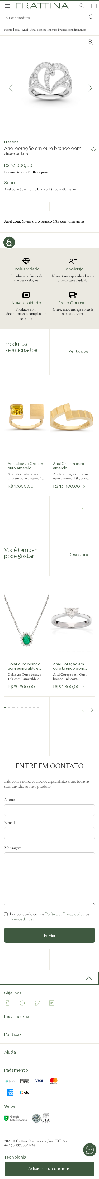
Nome (9, 799)
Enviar (49, 935)
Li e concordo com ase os (49, 917)
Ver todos (78, 352)
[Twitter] (37, 1004)
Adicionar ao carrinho (49, 1169)
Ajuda (10, 1052)
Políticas (13, 1035)
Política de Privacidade (63, 914)
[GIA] (41, 1119)
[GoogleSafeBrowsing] (16, 1119)
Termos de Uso (22, 919)
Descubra (78, 555)
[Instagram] (7, 1004)
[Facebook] (22, 1004)
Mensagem (12, 847)
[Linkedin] (52, 1004)
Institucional (17, 1017)
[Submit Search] (91, 17)
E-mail (9, 822)
